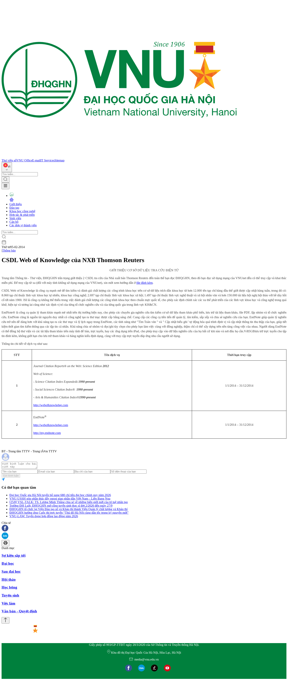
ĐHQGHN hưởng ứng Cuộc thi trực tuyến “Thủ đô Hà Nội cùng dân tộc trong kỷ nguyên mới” (69, 512)
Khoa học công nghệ (22, 211)
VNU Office (24, 160)
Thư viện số (9, 160)
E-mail (36, 160)
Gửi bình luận (11, 475)
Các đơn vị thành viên (23, 225)
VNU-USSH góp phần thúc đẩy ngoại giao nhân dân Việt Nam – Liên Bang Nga (59, 498)
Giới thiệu (15, 204)
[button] (144, 528)
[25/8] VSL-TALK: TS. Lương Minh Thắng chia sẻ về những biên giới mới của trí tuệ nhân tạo (68, 502)
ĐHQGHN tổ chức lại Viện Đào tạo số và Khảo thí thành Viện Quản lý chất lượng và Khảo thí (68, 509)
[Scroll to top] (5, 620)
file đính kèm (144, 282)
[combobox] (7, 167)
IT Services (47, 160)
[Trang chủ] (119, 157)
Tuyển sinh (10, 595)
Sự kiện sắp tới (13, 555)
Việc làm (8, 603)
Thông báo (9, 250)
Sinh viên (15, 218)
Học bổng (9, 587)
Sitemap (59, 160)
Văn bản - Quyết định (19, 611)
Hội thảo (9, 579)
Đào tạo (14, 207)
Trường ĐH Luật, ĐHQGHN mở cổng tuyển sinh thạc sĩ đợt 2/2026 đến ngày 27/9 (60, 505)
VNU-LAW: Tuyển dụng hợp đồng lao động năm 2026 (43, 516)
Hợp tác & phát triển (22, 214)
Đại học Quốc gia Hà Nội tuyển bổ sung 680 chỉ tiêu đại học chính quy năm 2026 (60, 495)
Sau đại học (11, 571)
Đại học (8, 563)
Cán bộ (13, 221)
